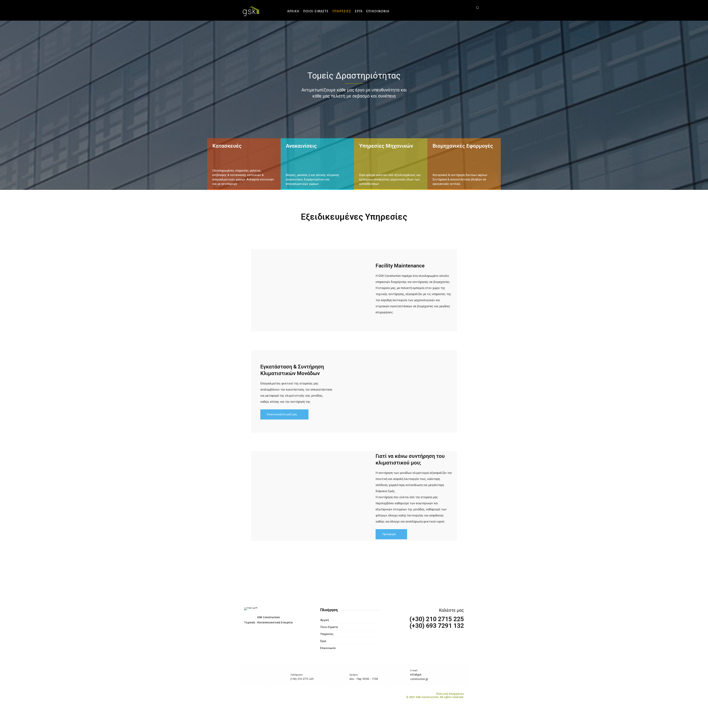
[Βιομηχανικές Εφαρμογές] (464, 164)
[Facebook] (452, 7)
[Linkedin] (463, 7)
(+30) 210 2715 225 (436, 619)
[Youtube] (469, 7)
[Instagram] (458, 7)
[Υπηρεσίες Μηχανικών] (390, 164)
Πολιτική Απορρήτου (435, 695)
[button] (477, 8)
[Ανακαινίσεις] (317, 164)
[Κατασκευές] (244, 164)
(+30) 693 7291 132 (436, 625)
